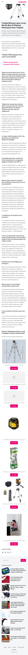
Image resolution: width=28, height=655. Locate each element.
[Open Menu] (2, 2)
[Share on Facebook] (3, 552)
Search (23, 560)
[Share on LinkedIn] (8, 552)
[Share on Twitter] (5, 552)
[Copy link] (11, 552)
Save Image (14, 368)
